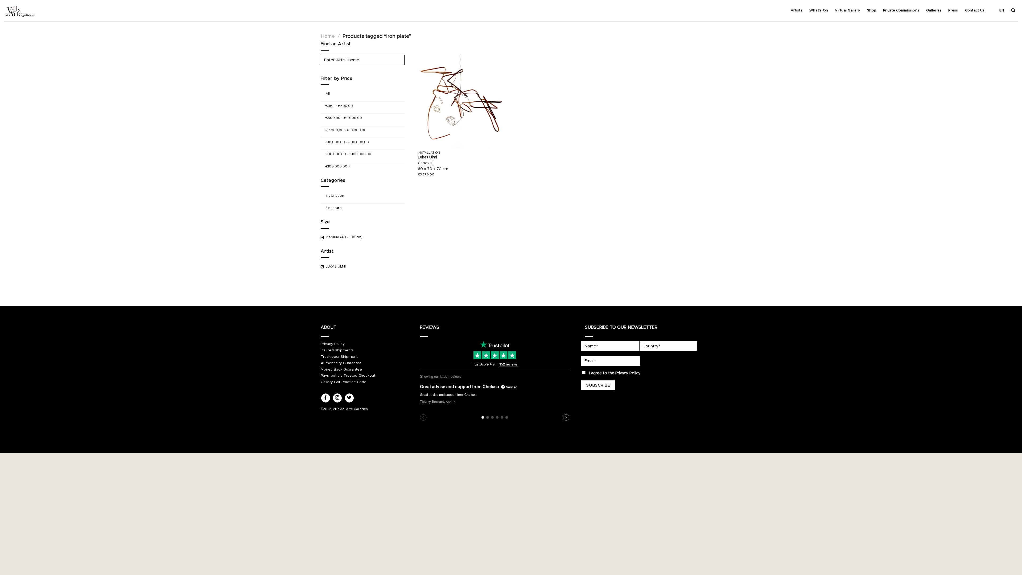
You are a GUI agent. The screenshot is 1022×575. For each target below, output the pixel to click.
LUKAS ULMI (335, 266)
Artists (796, 10)
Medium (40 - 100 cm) (343, 237)
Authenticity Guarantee (341, 363)
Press (953, 10)
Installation (334, 196)
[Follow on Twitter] (349, 397)
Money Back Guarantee (341, 369)
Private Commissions (901, 10)
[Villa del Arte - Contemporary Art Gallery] (20, 11)
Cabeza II (426, 163)
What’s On (818, 10)
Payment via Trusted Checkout (348, 375)
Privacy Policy (333, 344)
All (327, 94)
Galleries (933, 10)
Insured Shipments (337, 350)
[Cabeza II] (463, 101)
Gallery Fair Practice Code (343, 382)
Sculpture (333, 208)
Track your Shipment (339, 357)
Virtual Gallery (847, 10)
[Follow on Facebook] (325, 397)
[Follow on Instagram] (337, 397)
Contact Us (975, 10)
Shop (871, 10)
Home (328, 36)
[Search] (1013, 10)
